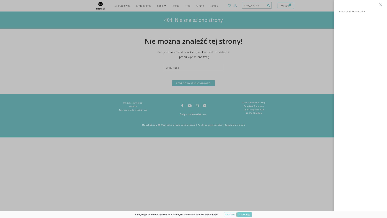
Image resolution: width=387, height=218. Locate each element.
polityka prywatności (207, 214)
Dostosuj (230, 214)
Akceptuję (244, 214)
